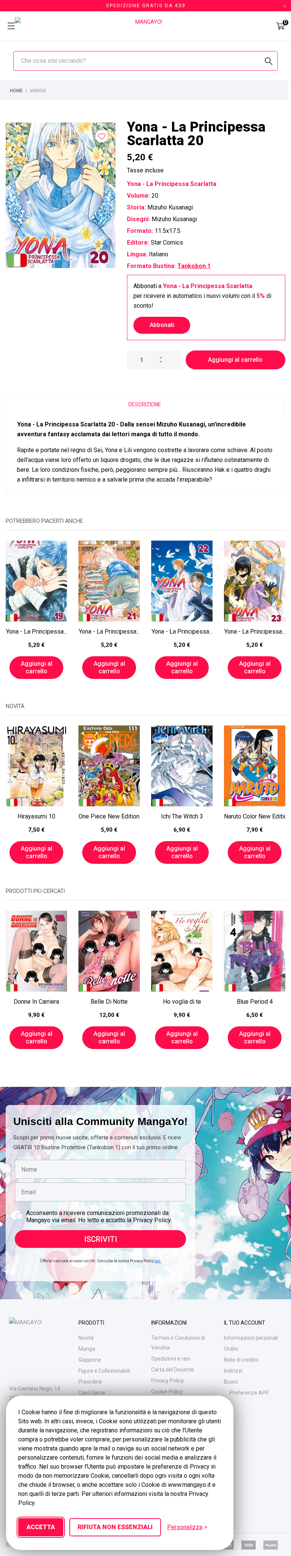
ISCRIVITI (100, 1239)
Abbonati (162, 325)
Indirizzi (233, 1371)
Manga (86, 1349)
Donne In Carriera (36, 1001)
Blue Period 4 (255, 1001)
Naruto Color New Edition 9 (254, 816)
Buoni (231, 1382)
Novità (86, 1338)
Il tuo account (244, 1323)
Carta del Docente (172, 1370)
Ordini (231, 1349)
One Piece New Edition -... (109, 816)
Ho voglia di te (182, 1001)
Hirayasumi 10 (36, 816)
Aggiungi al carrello (235, 359)
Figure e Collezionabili (104, 1371)
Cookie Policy (167, 1392)
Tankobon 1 (194, 266)
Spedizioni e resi (170, 1359)
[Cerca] (269, 61)
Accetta (41, 1527)
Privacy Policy (167, 1381)
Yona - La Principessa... (36, 631)
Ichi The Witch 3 (182, 816)
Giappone (89, 1360)
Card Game (91, 1393)
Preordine (90, 1382)
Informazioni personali (251, 1338)
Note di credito (241, 1360)
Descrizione (144, 404)
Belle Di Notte (109, 1001)
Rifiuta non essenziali (115, 1527)
